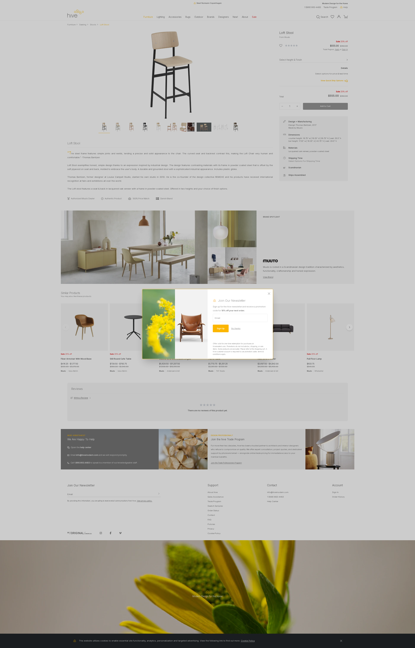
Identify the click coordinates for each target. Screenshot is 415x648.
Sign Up (221, 328)
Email (217, 318)
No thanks (236, 328)
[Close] (269, 294)
